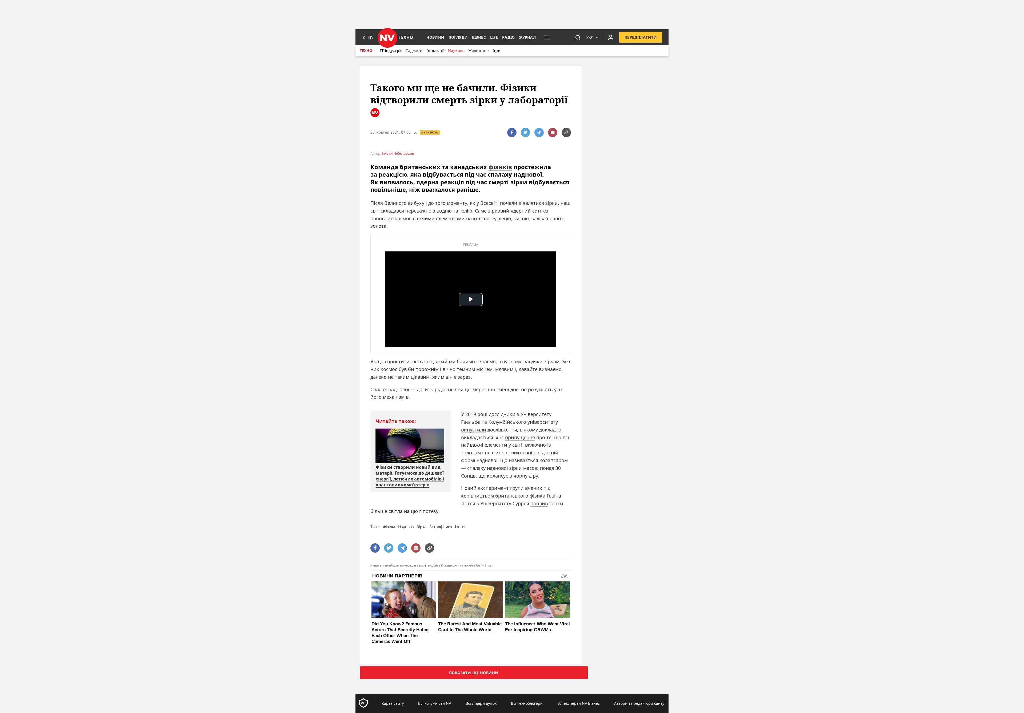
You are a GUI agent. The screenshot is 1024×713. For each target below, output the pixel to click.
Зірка (421, 526)
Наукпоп (456, 50)
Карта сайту (393, 703)
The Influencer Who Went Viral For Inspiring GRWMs (537, 626)
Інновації (435, 50)
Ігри (497, 50)
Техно (366, 50)
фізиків (500, 167)
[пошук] (577, 37)
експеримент (493, 488)
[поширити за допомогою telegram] (539, 132)
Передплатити (641, 37)
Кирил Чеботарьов (398, 153)
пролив (539, 503)
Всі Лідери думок (481, 703)
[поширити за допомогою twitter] (525, 132)
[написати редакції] (552, 132)
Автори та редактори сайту (639, 703)
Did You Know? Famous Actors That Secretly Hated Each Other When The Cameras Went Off (400, 632)
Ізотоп (461, 526)
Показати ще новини (473, 672)
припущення (520, 437)
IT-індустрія (391, 50)
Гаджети (414, 50)
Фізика (389, 526)
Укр (589, 37)
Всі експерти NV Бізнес (578, 703)
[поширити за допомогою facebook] (512, 132)
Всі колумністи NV (434, 703)
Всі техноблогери (527, 703)
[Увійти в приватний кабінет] (610, 37)
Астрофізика (440, 526)
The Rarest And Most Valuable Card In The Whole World (470, 626)
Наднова (406, 526)
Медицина (478, 50)
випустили (473, 429)
